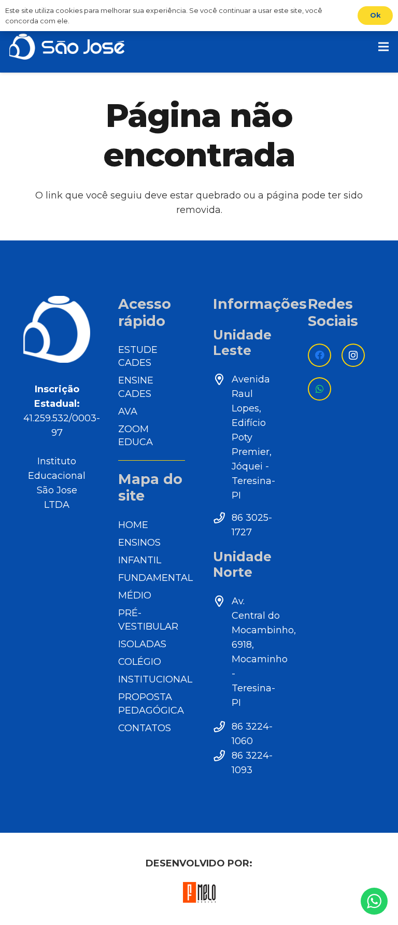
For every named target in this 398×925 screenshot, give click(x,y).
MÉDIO (134, 595)
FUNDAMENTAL (155, 578)
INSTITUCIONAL (155, 679)
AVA (127, 411)
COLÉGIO (139, 661)
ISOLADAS (142, 644)
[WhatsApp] (319, 389)
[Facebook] (319, 355)
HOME (133, 525)
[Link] (67, 47)
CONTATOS (144, 728)
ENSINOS (139, 542)
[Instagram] (353, 355)
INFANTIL (139, 560)
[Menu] (383, 47)
